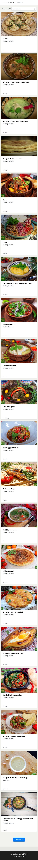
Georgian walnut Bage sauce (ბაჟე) (15, 778)
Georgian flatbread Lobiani (12, 159)
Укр (17, 856)
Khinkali (5, 39)
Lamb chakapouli (9, 407)
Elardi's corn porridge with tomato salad (17, 283)
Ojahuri (5, 200)
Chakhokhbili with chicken (12, 695)
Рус (13, 856)
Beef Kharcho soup (9, 530)
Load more (19, 839)
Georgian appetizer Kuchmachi (14, 736)
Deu (20, 856)
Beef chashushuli (9, 324)
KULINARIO (8, 3)
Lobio (5, 242)
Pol (24, 856)
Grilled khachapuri (9, 489)
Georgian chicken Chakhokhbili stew (16, 82)
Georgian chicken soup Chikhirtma (15, 121)
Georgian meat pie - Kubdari (13, 612)
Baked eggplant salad (10, 448)
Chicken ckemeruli (9, 365)
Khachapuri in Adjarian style (13, 653)
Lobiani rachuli (8, 571)
